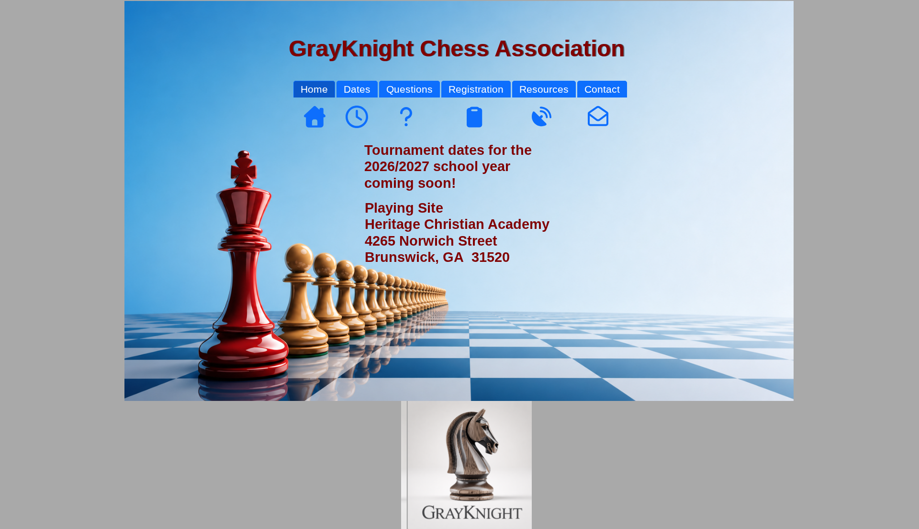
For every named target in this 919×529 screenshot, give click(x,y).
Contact (602, 89)
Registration (476, 89)
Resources (544, 89)
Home (314, 89)
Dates (357, 89)
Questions (409, 89)
